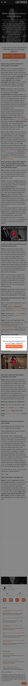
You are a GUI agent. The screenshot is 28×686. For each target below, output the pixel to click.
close (25, 337)
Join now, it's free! (14, 346)
